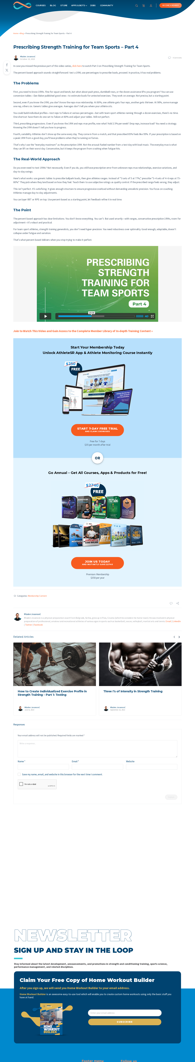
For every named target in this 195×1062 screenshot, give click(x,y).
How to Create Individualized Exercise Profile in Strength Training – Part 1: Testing (52, 693)
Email (168, 621)
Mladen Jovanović (27, 56)
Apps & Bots (78, 5)
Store (63, 5)
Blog (53, 5)
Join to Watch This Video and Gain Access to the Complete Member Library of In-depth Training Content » (83, 331)
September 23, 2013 (117, 710)
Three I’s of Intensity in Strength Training (132, 691)
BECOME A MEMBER (170, 5)
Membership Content (37, 595)
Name (21, 761)
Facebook (38, 624)
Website (130, 761)
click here (77, 66)
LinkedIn (177, 621)
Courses (40, 5)
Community (106, 5)
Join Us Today (97, 562)
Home (15, 33)
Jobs (93, 5)
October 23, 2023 (27, 59)
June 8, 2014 (29, 710)
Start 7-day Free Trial (97, 429)
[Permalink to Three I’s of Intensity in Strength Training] (140, 664)
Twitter (28, 624)
